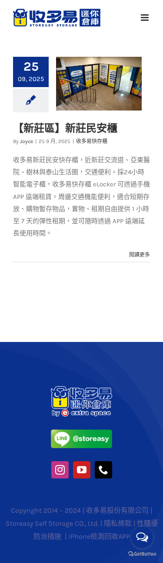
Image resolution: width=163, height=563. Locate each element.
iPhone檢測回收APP (99, 536)
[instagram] (60, 469)
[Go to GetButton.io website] (142, 554)
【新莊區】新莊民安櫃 (65, 128)
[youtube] (81, 469)
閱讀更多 (139, 255)
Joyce (26, 141)
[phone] (103, 469)
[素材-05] (81, 432)
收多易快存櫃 (91, 141)
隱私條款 (118, 523)
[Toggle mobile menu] (145, 17)
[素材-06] (81, 389)
